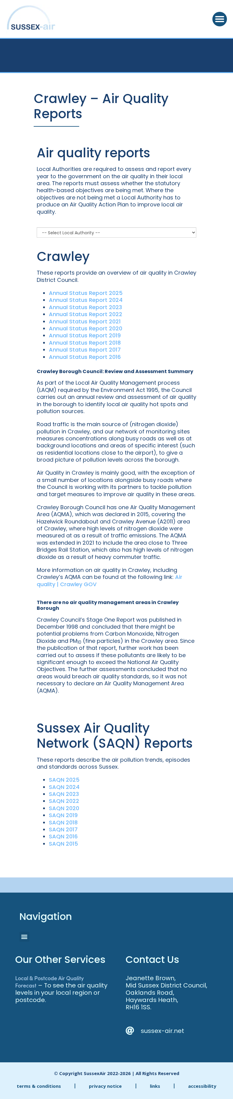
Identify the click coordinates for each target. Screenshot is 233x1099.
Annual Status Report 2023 (85, 307)
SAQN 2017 (63, 829)
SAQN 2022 (64, 801)
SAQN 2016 (63, 836)
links (155, 1086)
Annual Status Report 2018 (85, 342)
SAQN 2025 (64, 779)
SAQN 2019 (63, 815)
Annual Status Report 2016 (85, 357)
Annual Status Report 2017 (85, 349)
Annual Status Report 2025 (86, 293)
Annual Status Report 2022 (85, 314)
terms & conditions (39, 1086)
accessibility (202, 1086)
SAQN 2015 (63, 843)
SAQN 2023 (64, 794)
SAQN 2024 (64, 787)
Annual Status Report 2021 (85, 321)
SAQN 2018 (63, 822)
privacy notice (105, 1086)
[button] (219, 19)
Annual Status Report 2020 (85, 328)
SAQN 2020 (64, 808)
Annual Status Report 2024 (86, 300)
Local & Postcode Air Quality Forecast (49, 981)
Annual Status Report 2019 (85, 335)
